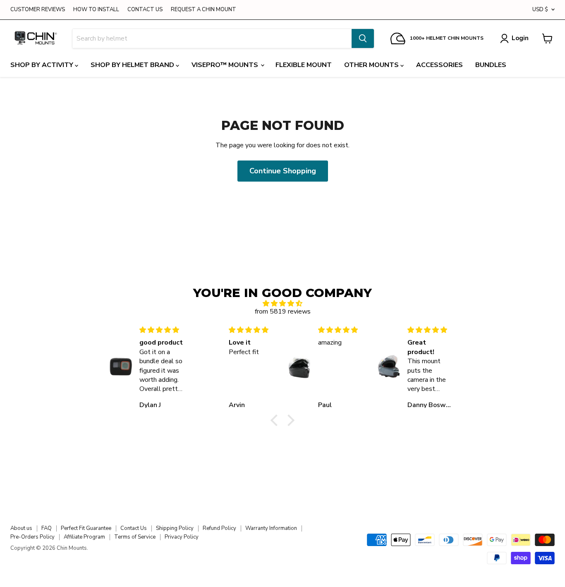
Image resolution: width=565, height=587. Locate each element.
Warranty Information (271, 528)
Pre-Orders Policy (32, 537)
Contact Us (133, 528)
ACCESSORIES (439, 64)
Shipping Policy (175, 528)
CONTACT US (145, 10)
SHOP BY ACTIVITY (42, 64)
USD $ (540, 9)
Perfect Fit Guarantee (86, 528)
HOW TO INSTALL (96, 10)
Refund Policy (219, 528)
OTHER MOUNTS (372, 64)
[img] (282, 303)
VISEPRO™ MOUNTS (226, 64)
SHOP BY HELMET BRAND (133, 64)
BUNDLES (490, 64)
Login (520, 38)
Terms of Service (135, 537)
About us (21, 528)
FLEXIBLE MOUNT (303, 64)
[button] (276, 420)
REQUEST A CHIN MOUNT (203, 10)
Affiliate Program (84, 537)
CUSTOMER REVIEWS (37, 10)
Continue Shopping (282, 171)
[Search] (363, 38)
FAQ (46, 528)
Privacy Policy (182, 537)
